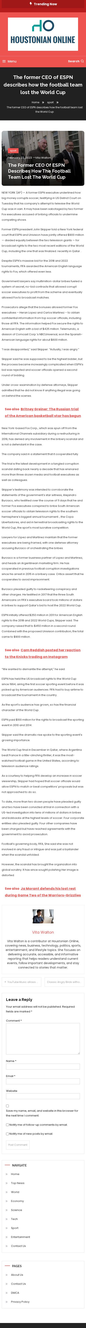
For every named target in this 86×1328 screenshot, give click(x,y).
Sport (14, 1228)
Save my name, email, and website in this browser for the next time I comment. (42, 1113)
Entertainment (20, 1237)
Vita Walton (43, 158)
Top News (17, 1183)
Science (16, 1210)
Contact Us (18, 1246)
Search (74, 61)
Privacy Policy (20, 1302)
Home (15, 1174)
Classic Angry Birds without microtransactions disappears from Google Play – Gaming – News (65, 982)
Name (11, 1061)
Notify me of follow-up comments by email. (38, 1125)
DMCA (15, 1293)
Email (10, 1076)
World (15, 1192)
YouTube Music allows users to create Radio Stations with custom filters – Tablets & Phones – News (24, 982)
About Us (17, 1275)
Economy (17, 1201)
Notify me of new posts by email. (31, 1134)
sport (13, 150)
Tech (14, 1219)
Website (11, 1091)
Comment (14, 1021)
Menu (12, 61)
